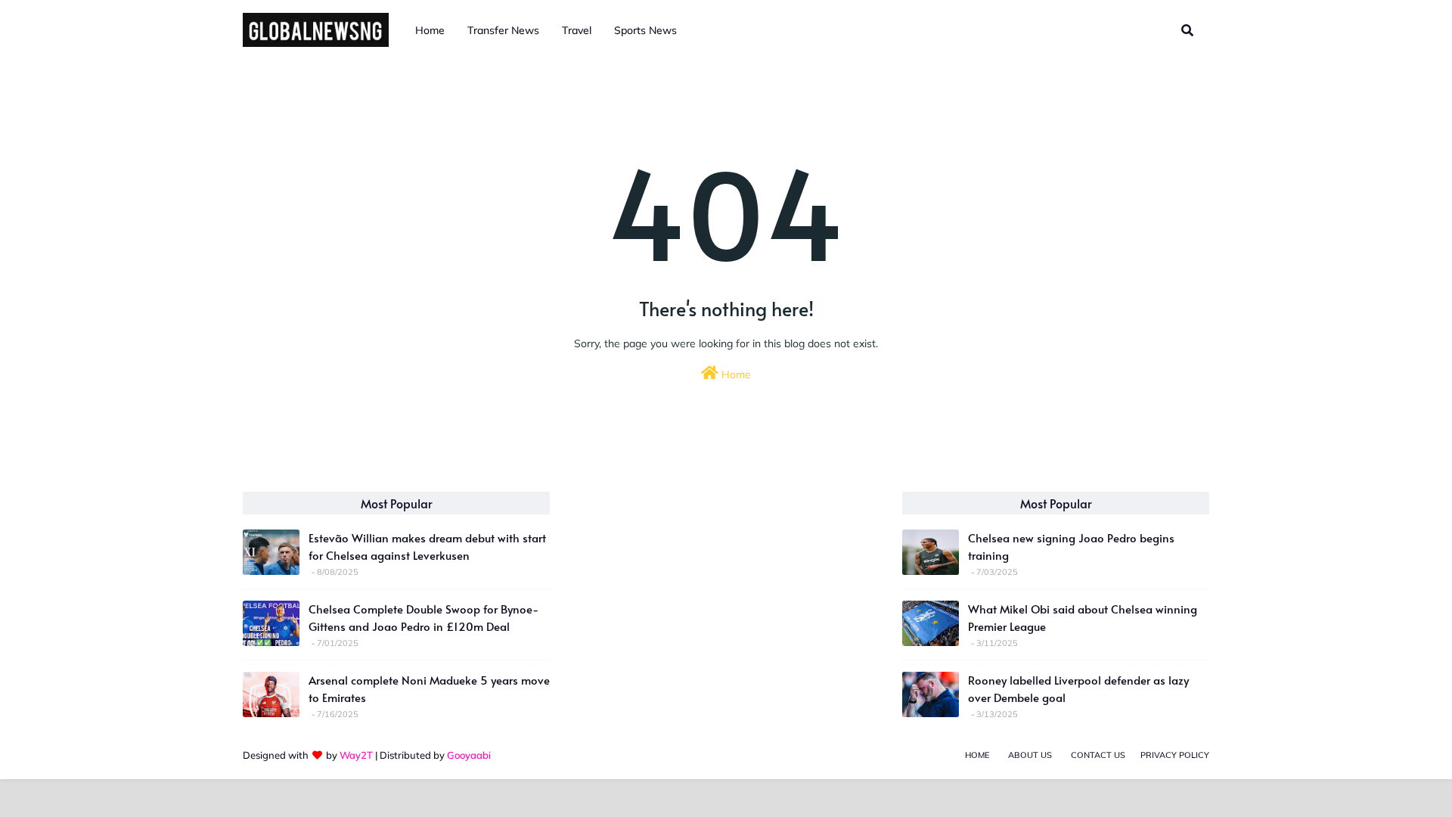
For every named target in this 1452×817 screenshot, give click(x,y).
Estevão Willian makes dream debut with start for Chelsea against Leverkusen (427, 546)
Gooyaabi (469, 755)
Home (734, 374)
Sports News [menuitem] (645, 30)
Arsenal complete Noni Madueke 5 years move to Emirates (429, 688)
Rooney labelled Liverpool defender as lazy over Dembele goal (1078, 688)
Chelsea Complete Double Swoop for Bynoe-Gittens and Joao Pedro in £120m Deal (423, 617)
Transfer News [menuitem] (503, 30)
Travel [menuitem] (576, 30)
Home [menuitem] (430, 30)
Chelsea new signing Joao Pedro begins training (1071, 546)
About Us (1030, 755)
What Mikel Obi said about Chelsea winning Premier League (1082, 617)
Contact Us (1098, 755)
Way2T (356, 755)
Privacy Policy (1174, 755)
